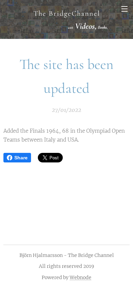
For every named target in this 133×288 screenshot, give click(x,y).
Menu (124, 8)
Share (21, 157)
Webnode (80, 277)
